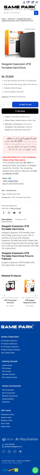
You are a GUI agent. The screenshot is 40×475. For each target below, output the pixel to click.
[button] (24, 2)
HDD (13, 197)
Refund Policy (17, 463)
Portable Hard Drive (24, 19)
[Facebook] (4, 213)
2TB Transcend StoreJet (10, 301)
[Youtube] (14, 213)
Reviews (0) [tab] (20, 219)
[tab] (7, 220)
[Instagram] (9, 213)
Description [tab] (7, 219)
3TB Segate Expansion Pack (29, 301)
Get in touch (16, 208)
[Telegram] (19, 213)
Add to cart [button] (12, 286)
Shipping (5, 97)
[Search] (36, 13)
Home (4, 19)
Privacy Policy (6, 463)
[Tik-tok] (15, 451)
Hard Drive (11, 19)
